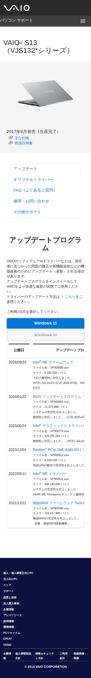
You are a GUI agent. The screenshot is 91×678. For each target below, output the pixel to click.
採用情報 (8, 621)
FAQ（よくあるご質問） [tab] (35, 190)
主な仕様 (22, 138)
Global (7, 644)
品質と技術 (10, 597)
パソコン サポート (16, 20)
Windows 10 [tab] (45, 335)
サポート (8, 591)
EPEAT (7, 638)
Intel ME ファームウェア (53, 362)
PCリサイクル (11, 633)
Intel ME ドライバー (49, 474)
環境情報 (8, 627)
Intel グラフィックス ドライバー (59, 426)
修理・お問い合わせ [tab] (31, 201)
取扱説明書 (23, 143)
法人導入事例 (11, 603)
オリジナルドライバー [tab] (33, 179)
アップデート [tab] (25, 168)
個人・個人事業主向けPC (18, 573)
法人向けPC (10, 579)
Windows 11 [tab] (45, 323)
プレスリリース (12, 615)
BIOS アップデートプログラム (57, 397)
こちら (70, 296)
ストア (7, 585)
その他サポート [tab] (27, 212)
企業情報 (8, 609)
